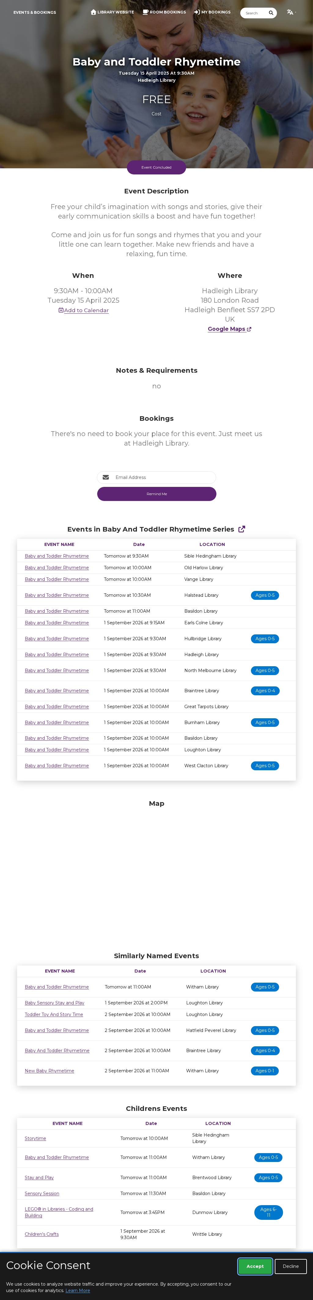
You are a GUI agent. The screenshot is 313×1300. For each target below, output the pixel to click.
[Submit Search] (271, 13)
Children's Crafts (42, 1234)
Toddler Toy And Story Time (54, 1014)
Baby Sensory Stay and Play (54, 1003)
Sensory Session (42, 1193)
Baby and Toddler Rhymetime (57, 556)
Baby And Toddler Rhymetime (57, 1050)
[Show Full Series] (242, 529)
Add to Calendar (86, 310)
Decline (291, 1266)
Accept (255, 1266)
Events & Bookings (34, 12)
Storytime (35, 1138)
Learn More (77, 1290)
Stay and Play (39, 1177)
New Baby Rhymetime (49, 1071)
